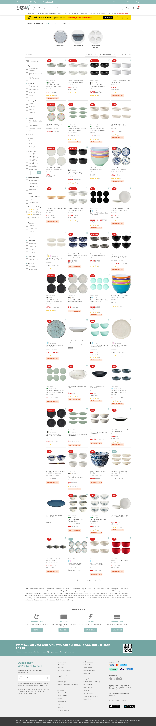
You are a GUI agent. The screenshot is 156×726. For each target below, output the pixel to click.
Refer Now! (49, 2)
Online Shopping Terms (90, 696)
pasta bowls (91, 589)
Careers (60, 698)
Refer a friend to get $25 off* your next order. (35, 2)
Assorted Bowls (78, 45)
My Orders (61, 668)
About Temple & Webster (65, 693)
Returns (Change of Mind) (91, 682)
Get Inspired (90, 630)
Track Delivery (129, 2)
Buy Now (63, 630)
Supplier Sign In (62, 682)
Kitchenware (50, 24)
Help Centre (87, 665)
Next (129, 55)
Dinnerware (58, 24)
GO (39, 173)
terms (72, 652)
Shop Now (37, 630)
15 (125, 55)
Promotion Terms (89, 687)
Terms (44, 689)
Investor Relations (63, 710)
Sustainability (62, 701)
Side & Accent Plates (95, 46)
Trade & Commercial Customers (68, 684)
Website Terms (88, 693)
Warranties (86, 690)
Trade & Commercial (115, 2)
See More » (29, 134)
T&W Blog (61, 704)
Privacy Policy (32, 693)
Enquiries (60, 707)
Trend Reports (62, 696)
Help (137, 2)
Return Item (87, 673)
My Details (61, 665)
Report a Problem (89, 670)
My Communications (64, 670)
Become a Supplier (64, 679)
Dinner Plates (60, 45)
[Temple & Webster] (23, 8)
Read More (117, 630)
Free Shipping (87, 684)
